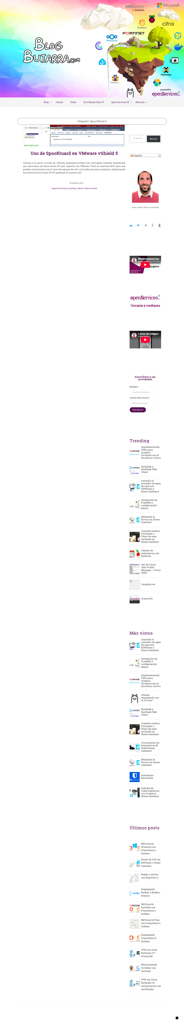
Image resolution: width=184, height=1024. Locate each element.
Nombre (134, 386)
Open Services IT (120, 102)
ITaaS (73, 102)
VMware (80, 188)
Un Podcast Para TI (93, 102)
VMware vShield (90, 188)
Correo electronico (139, 397)
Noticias (140, 102)
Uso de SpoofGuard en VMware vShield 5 (74, 153)
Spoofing (72, 188)
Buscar (153, 138)
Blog (46, 102)
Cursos (59, 102)
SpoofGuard (64, 188)
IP (58, 188)
